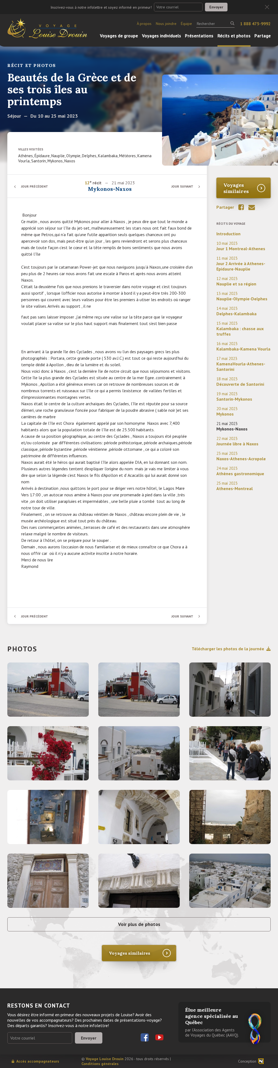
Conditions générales (100, 1063)
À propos (144, 23)
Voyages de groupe (119, 36)
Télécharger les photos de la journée (228, 648)
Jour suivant (182, 186)
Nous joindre (166, 23)
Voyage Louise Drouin (105, 1058)
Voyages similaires (236, 188)
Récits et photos (234, 36)
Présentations (199, 36)
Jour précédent (34, 186)
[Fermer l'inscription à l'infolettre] (267, 7)
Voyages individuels (161, 36)
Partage (262, 36)
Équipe (186, 23)
